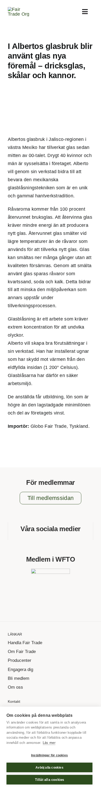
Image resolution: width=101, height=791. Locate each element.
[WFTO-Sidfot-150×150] (50, 571)
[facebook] (46, 538)
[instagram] (54, 538)
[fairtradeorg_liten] (21, 9)
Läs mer (49, 743)
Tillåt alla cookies (49, 780)
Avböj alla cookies (49, 767)
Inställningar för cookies (49, 755)
